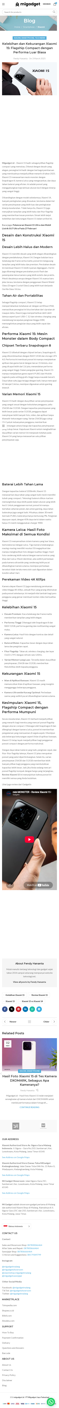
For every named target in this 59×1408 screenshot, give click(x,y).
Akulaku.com (8, 1320)
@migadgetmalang (11, 1266)
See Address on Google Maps (16, 1157)
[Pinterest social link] (18, 1009)
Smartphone (29, 27)
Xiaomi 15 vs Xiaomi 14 (32, 1001)
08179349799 (34, 1254)
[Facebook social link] (5, 1009)
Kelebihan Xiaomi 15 (15, 995)
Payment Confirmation (12, 1337)
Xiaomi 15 (10, 1001)
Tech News (40, 38)
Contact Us (7, 1370)
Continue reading (29, 1107)
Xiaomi (41, 27)
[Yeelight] (43, 1126)
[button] (51, 1402)
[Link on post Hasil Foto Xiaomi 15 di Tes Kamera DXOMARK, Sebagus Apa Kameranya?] (29, 1054)
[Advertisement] (29, 128)
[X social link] (11, 1009)
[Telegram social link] (39, 1009)
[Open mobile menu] (3, 4)
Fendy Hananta (20, 58)
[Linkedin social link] (25, 1009)
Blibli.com (7, 1315)
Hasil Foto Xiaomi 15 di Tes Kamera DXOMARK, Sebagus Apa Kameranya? (29, 1080)
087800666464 (31, 1248)
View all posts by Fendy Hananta (29, 982)
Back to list (29, 1021)
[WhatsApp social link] (32, 1009)
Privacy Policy (9, 1375)
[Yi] (16, 1126)
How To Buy (8, 1332)
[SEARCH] (54, 12)
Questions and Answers (13, 1348)
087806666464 (24, 1251)
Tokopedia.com (9, 1305)
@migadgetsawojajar (12, 1275)
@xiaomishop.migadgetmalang (16, 1272)
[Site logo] (28, 3)
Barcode (6, 1353)
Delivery (6, 1342)
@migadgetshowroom (12, 1269)
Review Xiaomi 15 (40, 995)
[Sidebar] (3, 425)
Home (17, 27)
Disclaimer (7, 1380)
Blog (4, 1385)
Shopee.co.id (8, 1310)
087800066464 (34, 1245)
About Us (6, 1364)
